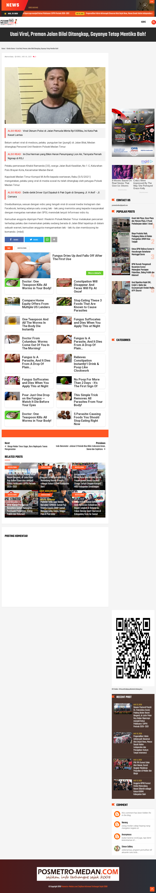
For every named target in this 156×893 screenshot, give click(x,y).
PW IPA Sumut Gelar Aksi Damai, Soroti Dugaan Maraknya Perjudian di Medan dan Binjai (142, 768)
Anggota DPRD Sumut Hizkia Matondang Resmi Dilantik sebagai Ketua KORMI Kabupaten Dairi (55, 482)
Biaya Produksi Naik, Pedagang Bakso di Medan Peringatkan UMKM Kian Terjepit (142, 238)
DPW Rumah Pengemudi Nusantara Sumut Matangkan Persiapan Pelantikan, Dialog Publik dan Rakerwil (19, 510)
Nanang (125, 822)
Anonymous (126, 834)
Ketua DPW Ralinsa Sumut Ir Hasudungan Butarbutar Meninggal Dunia (143, 252)
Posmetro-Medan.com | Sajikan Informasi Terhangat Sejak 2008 (84, 886)
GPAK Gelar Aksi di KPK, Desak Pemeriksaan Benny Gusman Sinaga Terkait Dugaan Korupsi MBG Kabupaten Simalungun (87, 482)
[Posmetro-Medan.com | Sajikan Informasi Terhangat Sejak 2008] (78, 880)
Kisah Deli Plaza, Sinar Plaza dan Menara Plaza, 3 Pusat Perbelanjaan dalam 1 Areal (143, 221)
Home (143, 22)
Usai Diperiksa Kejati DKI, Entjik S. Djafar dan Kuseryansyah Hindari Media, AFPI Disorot (143, 287)
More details (94, 273)
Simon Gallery (127, 846)
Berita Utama (22, 248)
